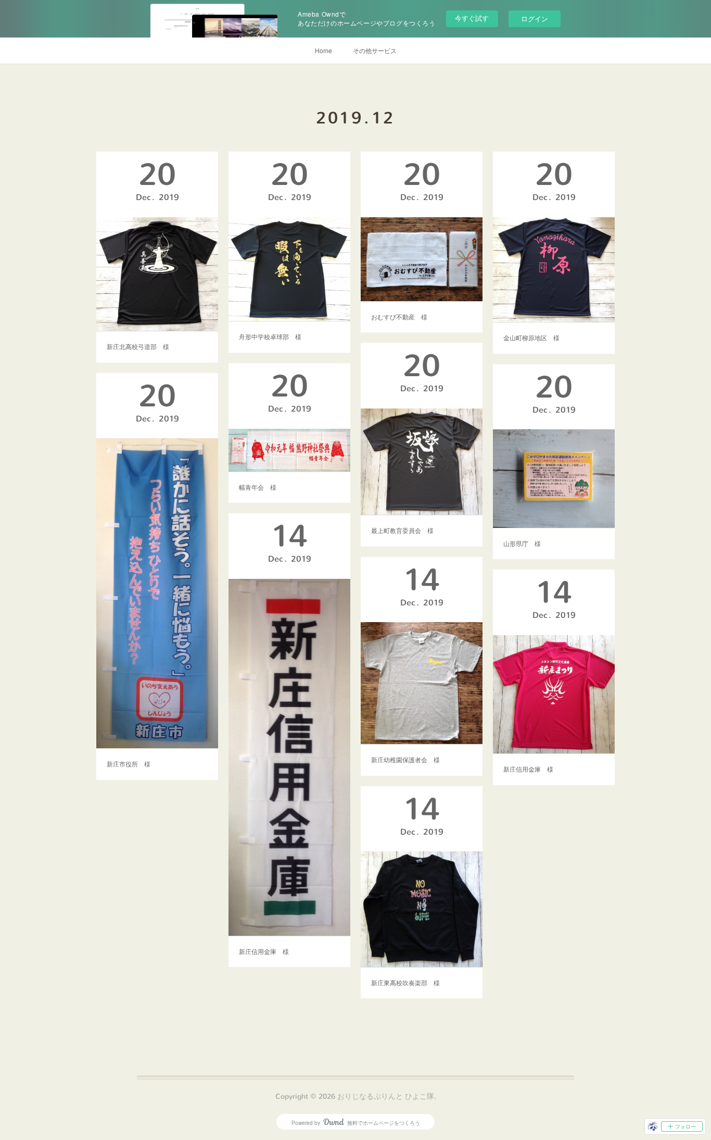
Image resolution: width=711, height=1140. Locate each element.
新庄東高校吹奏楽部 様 (405, 982)
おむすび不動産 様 (399, 316)
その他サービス (375, 50)
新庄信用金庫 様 (264, 951)
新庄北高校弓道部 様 (138, 346)
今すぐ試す (472, 18)
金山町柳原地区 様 (531, 337)
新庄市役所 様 (128, 763)
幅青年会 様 (257, 486)
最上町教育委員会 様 (402, 530)
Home (323, 50)
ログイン (534, 18)
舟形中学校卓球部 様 (270, 336)
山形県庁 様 (522, 543)
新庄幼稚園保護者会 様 (405, 759)
